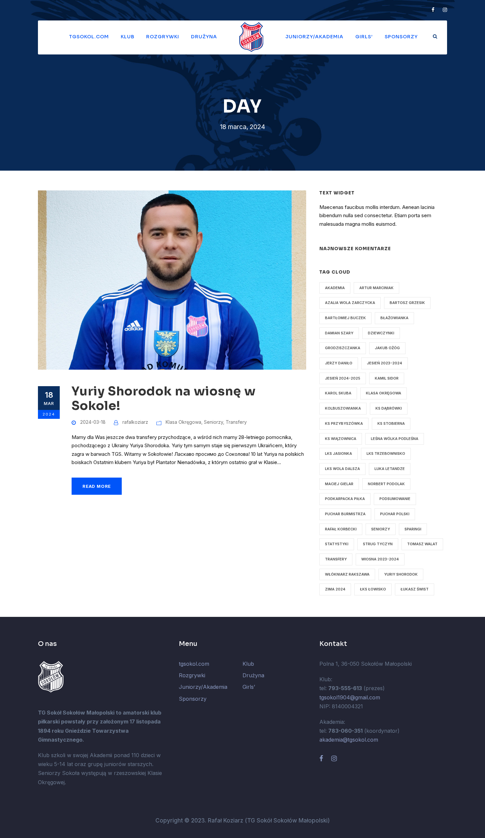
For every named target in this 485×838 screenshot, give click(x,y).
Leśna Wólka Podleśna (394, 438)
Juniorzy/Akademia (314, 37)
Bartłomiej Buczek (345, 318)
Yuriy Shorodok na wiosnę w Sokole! (164, 399)
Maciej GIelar (339, 484)
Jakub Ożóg (387, 348)
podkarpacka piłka (345, 498)
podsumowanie (394, 498)
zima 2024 (335, 589)
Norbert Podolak (386, 484)
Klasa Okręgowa (183, 422)
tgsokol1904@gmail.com (349, 697)
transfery (336, 559)
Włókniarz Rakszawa (347, 574)
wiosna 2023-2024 (380, 559)
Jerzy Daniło (338, 363)
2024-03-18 (93, 422)
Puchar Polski (394, 514)
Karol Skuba (338, 393)
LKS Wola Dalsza (342, 468)
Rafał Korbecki (341, 529)
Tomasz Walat (422, 544)
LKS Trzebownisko (386, 453)
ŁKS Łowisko (373, 589)
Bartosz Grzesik (407, 302)
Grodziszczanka (342, 348)
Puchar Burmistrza (345, 514)
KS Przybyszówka (344, 423)
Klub (127, 37)
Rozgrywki (162, 37)
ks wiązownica (340, 438)
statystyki (336, 544)
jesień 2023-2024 (384, 363)
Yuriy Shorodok (401, 574)
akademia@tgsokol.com (348, 739)
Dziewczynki (381, 333)
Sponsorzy (401, 37)
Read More (96, 486)
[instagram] (445, 10)
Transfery (236, 422)
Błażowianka (394, 318)
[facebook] (433, 10)
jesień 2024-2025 (342, 378)
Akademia (335, 287)
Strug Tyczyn (378, 544)
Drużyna (204, 37)
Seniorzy (213, 422)
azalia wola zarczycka (350, 302)
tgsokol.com (89, 37)
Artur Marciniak (376, 287)
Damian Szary (339, 333)
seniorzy (380, 529)
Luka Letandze (389, 468)
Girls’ (364, 37)
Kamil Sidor (387, 378)
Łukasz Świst (415, 589)
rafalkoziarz (135, 422)
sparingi (412, 529)
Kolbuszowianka (343, 408)
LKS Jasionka (338, 453)
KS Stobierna (391, 423)
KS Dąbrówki (388, 408)
